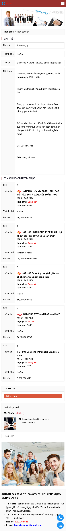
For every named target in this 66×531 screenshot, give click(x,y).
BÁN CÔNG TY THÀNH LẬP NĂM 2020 (41, 314)
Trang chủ (9, 32)
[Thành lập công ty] (33, 17)
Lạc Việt (9, 436)
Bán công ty (23, 32)
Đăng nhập (11, 396)
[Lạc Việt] (8, 3)
